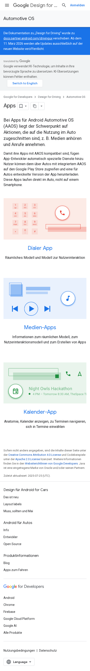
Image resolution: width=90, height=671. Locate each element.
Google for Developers (17, 96)
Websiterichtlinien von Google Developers (51, 463)
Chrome (9, 605)
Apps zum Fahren (15, 570)
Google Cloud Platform (19, 618)
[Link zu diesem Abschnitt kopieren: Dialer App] (58, 248)
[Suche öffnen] (64, 5)
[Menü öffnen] (7, 5)
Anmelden (77, 5)
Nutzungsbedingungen (19, 650)
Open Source (12, 544)
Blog (6, 563)
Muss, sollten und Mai (18, 511)
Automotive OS (18, 18)
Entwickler (10, 537)
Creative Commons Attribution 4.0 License (34, 454)
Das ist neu (11, 497)
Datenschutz (48, 650)
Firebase (9, 611)
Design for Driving (44, 5)
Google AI (10, 625)
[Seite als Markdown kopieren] (35, 106)
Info (6, 530)
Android (8, 598)
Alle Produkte (12, 632)
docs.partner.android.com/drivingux (27, 38)
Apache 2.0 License (27, 459)
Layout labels (12, 504)
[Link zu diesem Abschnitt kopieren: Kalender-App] (62, 412)
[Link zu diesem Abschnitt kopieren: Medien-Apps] (61, 327)
